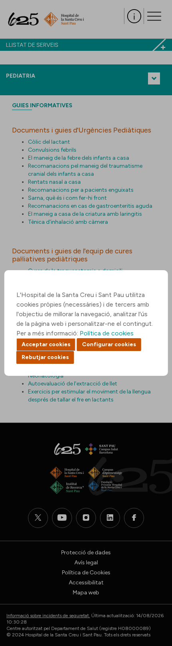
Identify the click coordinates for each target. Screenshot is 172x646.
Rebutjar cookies (45, 357)
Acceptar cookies (46, 344)
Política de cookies (107, 333)
